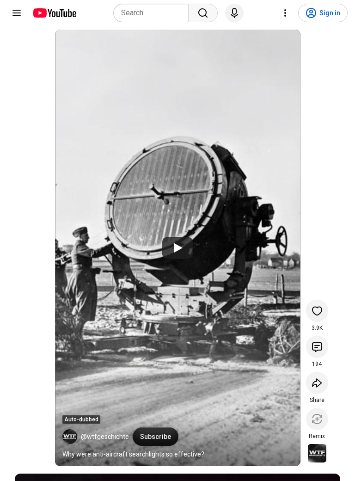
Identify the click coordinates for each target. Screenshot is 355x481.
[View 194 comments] (317, 347)
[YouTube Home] (54, 13)
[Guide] (16, 12)
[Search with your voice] (234, 13)
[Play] (177, 248)
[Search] (203, 13)
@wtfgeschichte (105, 436)
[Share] (317, 383)
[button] (69, 436)
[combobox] (153, 12)
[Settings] (285, 12)
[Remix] (317, 419)
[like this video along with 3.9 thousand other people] (317, 311)
